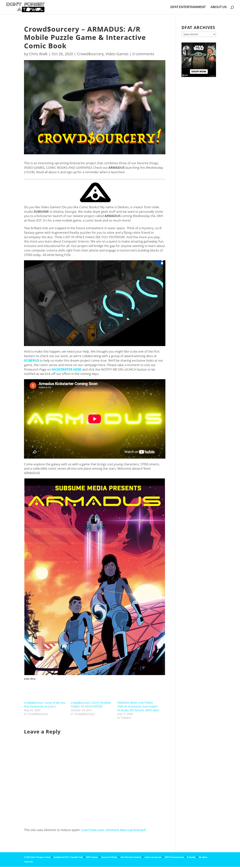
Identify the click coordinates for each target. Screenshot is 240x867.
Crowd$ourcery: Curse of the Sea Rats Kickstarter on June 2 (44, 704)
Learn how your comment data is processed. (113, 830)
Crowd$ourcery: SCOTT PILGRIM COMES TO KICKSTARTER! (91, 704)
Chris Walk (38, 53)
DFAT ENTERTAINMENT (188, 7)
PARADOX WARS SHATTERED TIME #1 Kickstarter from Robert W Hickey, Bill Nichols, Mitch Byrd (138, 706)
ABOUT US (218, 7)
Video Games (117, 53)
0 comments (143, 53)
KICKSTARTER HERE (66, 369)
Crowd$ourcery (90, 53)
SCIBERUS (31, 360)
